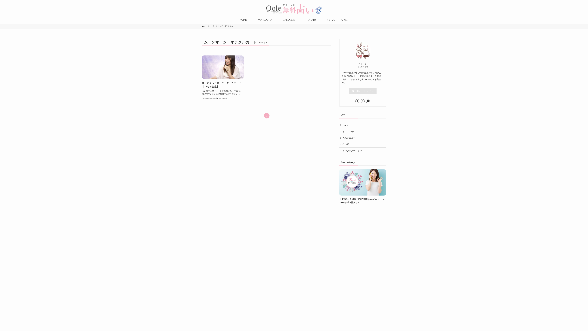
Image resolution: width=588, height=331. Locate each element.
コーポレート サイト (362, 91)
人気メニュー (349, 138)
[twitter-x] (363, 101)
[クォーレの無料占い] (294, 9)
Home (345, 125)
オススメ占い (349, 131)
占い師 (346, 144)
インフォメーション (352, 150)
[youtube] (368, 101)
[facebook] (357, 101)
